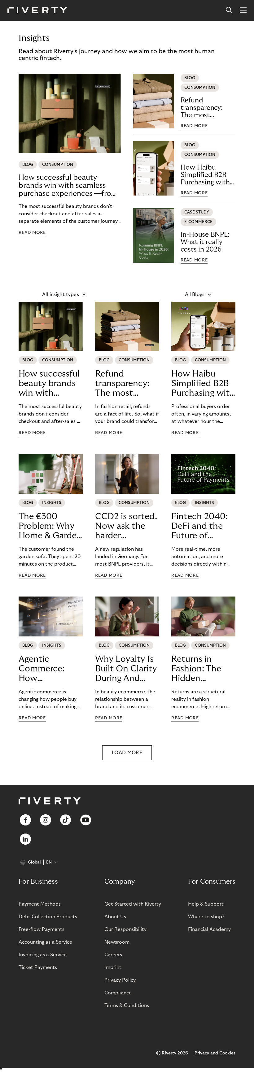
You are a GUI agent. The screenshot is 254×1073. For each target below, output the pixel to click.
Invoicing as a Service (43, 954)
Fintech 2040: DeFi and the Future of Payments (199, 526)
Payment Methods (40, 904)
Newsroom (116, 942)
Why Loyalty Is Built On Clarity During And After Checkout (126, 669)
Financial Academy (209, 929)
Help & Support (206, 904)
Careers (113, 954)
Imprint (112, 967)
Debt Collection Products (48, 916)
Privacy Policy (120, 980)
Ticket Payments (38, 967)
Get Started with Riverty (132, 904)
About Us (115, 916)
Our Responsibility (125, 929)
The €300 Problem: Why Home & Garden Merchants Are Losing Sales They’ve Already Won (50, 526)
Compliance (118, 992)
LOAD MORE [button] (127, 752)
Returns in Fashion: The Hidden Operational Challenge (196, 669)
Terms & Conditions (126, 1005)
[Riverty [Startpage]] (37, 11)
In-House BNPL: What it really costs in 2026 (205, 242)
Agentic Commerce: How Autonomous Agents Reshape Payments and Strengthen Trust (50, 669)
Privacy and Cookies (215, 1053)
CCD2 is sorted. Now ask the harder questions (126, 526)
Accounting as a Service (45, 942)
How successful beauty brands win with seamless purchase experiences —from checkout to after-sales (68, 186)
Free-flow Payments (41, 929)
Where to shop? (206, 916)
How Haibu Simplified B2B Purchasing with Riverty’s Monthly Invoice (207, 175)
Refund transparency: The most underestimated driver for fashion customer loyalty (207, 108)
